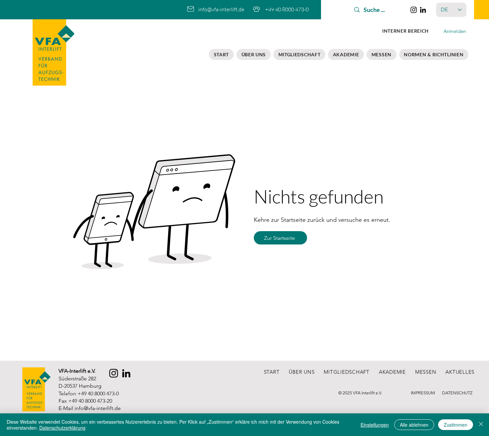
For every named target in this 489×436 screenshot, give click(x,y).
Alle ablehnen (414, 424)
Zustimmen (455, 424)
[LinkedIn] (423, 10)
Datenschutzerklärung (62, 427)
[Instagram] (413, 10)
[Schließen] (481, 425)
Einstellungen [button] (375, 424)
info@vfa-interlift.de (98, 408)
